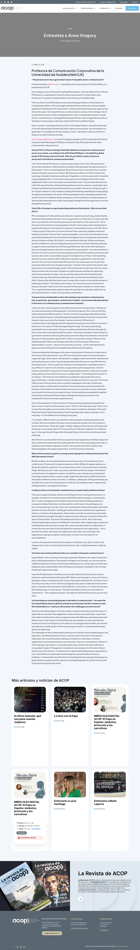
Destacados (66, 41)
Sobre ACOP (75, 922)
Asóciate (131, 8)
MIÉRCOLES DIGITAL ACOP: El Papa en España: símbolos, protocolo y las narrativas (107, 722)
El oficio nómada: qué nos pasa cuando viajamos (27, 719)
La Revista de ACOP (106, 922)
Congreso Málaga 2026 (108, 2)
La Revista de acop (79, 928)
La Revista (104, 8)
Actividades (124, 2)
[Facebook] (4, 2)
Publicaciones (87, 8)
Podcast (118, 8)
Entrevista (76, 41)
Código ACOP (81, 924)
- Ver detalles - (36, 829)
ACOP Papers (104, 924)
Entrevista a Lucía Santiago (65, 802)
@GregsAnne (50, 139)
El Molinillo (103, 926)
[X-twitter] (1, 2)
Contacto (135, 2)
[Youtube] (11, 2)
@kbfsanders (54, 84)
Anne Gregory (37, 139)
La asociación (68, 8)
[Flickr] (8, 2)
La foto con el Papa (66, 715)
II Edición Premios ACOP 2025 (86, 2)
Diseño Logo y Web (122, 946)
